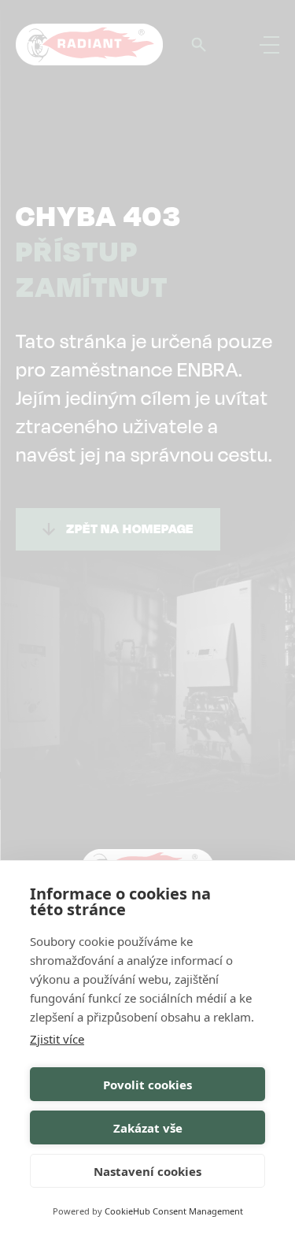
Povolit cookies (147, 1084)
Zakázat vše (148, 1128)
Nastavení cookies (147, 1171)
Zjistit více (57, 1039)
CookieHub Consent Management (174, 1211)
